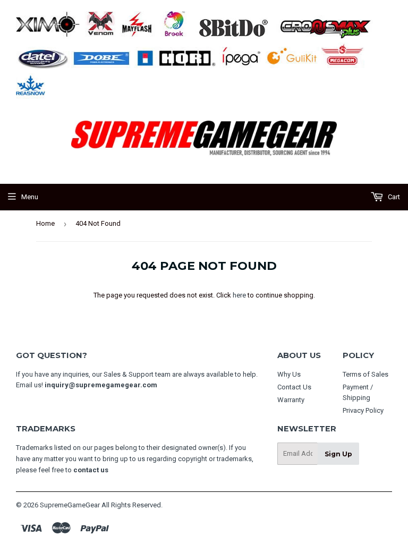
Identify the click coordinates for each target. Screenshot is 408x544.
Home (45, 223)
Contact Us (294, 387)
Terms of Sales (365, 374)
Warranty (290, 400)
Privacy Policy (363, 410)
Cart (393, 197)
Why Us (289, 374)
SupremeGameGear (70, 505)
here (239, 295)
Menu (29, 197)
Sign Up (338, 454)
